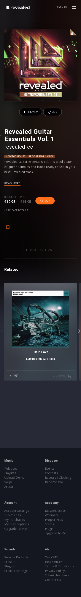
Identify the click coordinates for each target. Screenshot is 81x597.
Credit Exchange (16, 571)
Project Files (54, 520)
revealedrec (18, 147)
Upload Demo (14, 477)
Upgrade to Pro (15, 529)
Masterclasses (55, 511)
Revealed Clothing (58, 477)
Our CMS (51, 557)
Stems (49, 524)
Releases (10, 468)
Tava (52, 358)
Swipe (8, 482)
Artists (9, 486)
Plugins (9, 566)
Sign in (62, 7)
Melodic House (15, 156)
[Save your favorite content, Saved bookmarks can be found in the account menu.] (8, 225)
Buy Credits (12, 515)
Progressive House (41, 156)
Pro (23, 197)
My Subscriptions (16, 524)
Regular (10, 197)
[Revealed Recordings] (18, 7)
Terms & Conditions (59, 566)
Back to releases (42, 249)
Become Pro (54, 482)
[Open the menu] (74, 7)
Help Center (53, 562)
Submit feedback (57, 575)
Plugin (49, 529)
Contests (51, 473)
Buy (47, 200)
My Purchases (14, 520)
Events (50, 468)
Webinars (52, 515)
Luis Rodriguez (36, 358)
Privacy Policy (55, 571)
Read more (12, 183)
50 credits (59, 376)
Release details (17, 210)
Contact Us (53, 580)
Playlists (10, 473)
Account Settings (16, 511)
